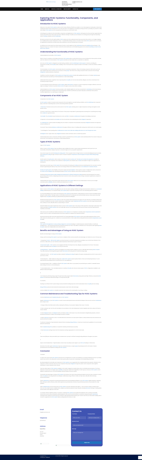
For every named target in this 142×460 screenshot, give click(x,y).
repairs (76, 346)
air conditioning (57, 36)
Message (74, 428)
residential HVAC (77, 201)
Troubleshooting (55, 297)
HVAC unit (83, 342)
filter (68, 116)
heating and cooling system (60, 153)
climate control (60, 86)
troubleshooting (89, 45)
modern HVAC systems (66, 258)
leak (67, 312)
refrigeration (42, 72)
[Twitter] (90, 456)
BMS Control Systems (50, 455)
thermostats (70, 84)
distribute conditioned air (57, 127)
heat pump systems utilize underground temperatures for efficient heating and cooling (63, 174)
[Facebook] (86, 456)
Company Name (91, 413)
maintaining (88, 89)
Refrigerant (43, 133)
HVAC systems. (63, 347)
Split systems (67, 160)
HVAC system (49, 63)
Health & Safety (67, 9)
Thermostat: (43, 106)
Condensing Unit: (44, 122)
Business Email (75, 421)
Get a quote (97, 9)
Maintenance (47, 297)
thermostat (46, 330)
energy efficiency (73, 322)
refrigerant (83, 119)
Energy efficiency (43, 287)
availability (50, 182)
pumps (67, 70)
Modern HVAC (52, 249)
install (80, 160)
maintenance (79, 45)
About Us (47, 9)
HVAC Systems (58, 55)
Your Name (74, 413)
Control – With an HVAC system (53, 240)
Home (42, 9)
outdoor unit (73, 159)
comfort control (67, 171)
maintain (95, 75)
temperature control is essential (92, 211)
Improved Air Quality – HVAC (47, 244)
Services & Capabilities (56, 9)
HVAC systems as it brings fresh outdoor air (65, 75)
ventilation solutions (52, 207)
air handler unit (58, 119)
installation (73, 169)
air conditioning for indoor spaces (78, 63)
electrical (46, 317)
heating (45, 36)
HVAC (62, 39)
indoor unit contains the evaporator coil (86, 159)
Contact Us (75, 9)
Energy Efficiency (44, 249)
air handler (50, 116)
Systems (42, 277)
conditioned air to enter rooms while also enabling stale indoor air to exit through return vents (76, 130)
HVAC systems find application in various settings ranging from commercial (55, 224)
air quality (54, 64)
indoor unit (65, 159)
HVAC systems (54, 27)
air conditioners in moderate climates (89, 166)
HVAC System (51, 99)
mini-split (69, 268)
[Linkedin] (83, 456)
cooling (76, 165)
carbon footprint (96, 249)
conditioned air (77, 116)
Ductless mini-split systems (46, 169)
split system (51, 159)
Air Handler (43, 116)
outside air (44, 113)
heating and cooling (46, 154)
